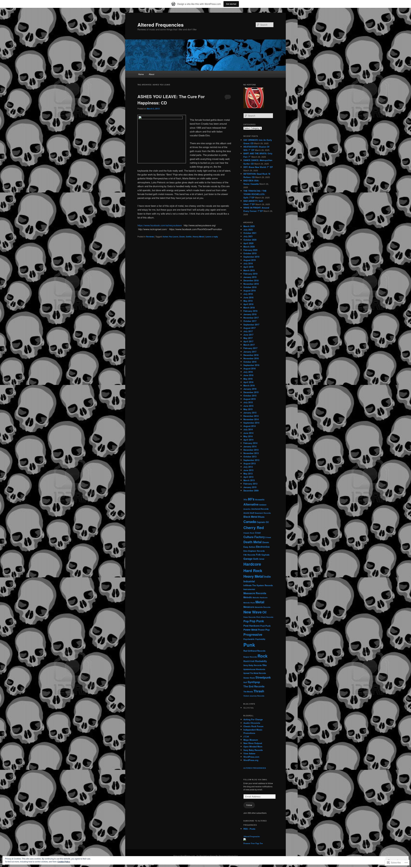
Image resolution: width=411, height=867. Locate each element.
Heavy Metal (198, 236)
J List (246, 736)
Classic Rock (248, 533)
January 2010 (249, 487)
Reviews (150, 236)
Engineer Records (256, 551)
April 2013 (248, 476)
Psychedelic (249, 639)
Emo (245, 551)
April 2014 (248, 439)
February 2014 (250, 443)
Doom (182, 236)
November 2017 (251, 317)
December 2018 (250, 280)
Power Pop (264, 629)
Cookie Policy (63, 861)
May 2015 (248, 409)
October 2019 (249, 253)
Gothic (189, 236)
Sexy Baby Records (252, 665)
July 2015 (248, 402)
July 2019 (248, 263)
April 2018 (248, 304)
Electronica (263, 546)
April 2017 (248, 341)
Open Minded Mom (252, 746)
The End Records (253, 686)
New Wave (252, 612)
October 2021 (249, 232)
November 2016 (251, 358)
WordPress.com (251, 756)
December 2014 (250, 415)
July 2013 (248, 466)
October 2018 (249, 287)
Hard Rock (252, 570)
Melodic (247, 597)
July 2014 (248, 429)
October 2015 (249, 395)
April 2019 (248, 266)
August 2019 (249, 260)
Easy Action (249, 546)
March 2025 (249, 226)
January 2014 (249, 446)
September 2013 (251, 460)
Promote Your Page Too (253, 843)
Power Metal (250, 629)
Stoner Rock (249, 677)
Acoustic (260, 499)
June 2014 (248, 432)
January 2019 (249, 277)
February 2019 (250, 273)
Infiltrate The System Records (258, 585)
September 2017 (251, 324)
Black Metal (250, 516)
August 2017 (249, 327)
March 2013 (249, 480)
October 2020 (249, 239)
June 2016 (248, 375)
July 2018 (248, 293)
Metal (259, 601)
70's (245, 499)
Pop (246, 621)
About (151, 74)
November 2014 (251, 419)
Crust (258, 532)
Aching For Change (253, 719)
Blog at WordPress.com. (184, 855)
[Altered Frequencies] (244, 839)
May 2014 (248, 436)
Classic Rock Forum (253, 726)
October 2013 (249, 456)
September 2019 (251, 256)
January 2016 (249, 388)
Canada (249, 521)
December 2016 (250, 355)
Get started (231, 4)
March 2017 (249, 344)
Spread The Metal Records (254, 673)
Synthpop (254, 682)
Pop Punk (256, 621)
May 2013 (248, 473)
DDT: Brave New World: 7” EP (258, 167)
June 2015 (248, 405)
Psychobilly (260, 639)
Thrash (259, 691)
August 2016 (249, 368)
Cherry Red (253, 527)
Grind (261, 559)
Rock (262, 656)
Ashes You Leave (170, 236)
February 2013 (250, 483)
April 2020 (248, 243)
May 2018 (248, 300)
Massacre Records (254, 593)
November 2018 (251, 283)
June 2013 (248, 470)
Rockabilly (261, 661)
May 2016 (248, 378)
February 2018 (250, 310)
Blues (261, 516)
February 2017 (250, 348)
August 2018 (249, 290)
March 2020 (249, 246)
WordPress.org (250, 760)
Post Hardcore (251, 625)
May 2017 (248, 338)
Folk (258, 554)
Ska (264, 665)
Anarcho (247, 509)
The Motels (248, 691)
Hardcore (252, 564)
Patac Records (249, 617)
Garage (247, 559)
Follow (249, 805)
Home (141, 74)
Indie (267, 576)
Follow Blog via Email (255, 779)
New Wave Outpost (252, 743)
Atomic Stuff (248, 513)
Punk (249, 644)
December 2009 (250, 490)
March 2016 (249, 385)
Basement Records (263, 513)
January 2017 (249, 351)
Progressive (252, 634)
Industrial (249, 581)
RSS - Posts (249, 828)
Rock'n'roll (248, 661)
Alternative (250, 504)
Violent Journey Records (253, 696)
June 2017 (248, 334)
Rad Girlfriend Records (254, 650)
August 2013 (249, 463)
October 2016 (249, 361)
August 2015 (249, 398)
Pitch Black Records (264, 617)
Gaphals (265, 554)
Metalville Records (262, 607)
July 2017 (248, 331)
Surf (245, 682)
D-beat (268, 537)
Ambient (262, 504)
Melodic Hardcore (260, 597)
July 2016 (248, 371)
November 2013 (251, 453)
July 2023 (248, 229)
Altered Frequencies (160, 24)
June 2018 (248, 297)
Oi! (264, 612)
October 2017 (249, 321)
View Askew (249, 753)
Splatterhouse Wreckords (254, 669)
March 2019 (249, 270)
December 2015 (250, 392)
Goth (255, 559)
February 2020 (250, 249)
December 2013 (250, 449)
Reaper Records (250, 657)
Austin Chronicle (251, 722)
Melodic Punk (249, 602)
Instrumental (249, 589)
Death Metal (252, 542)
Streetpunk (263, 677)
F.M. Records (249, 554)
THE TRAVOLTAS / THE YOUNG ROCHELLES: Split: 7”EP (255, 194)
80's (251, 499)
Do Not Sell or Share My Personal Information (217, 855)
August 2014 (249, 426)
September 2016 (251, 365)
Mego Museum (250, 739)
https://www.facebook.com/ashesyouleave (159, 225)
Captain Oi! (263, 522)
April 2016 (248, 382)
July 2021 (248, 236)
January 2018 (249, 314)
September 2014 (251, 422)
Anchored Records (260, 509)
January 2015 (249, 412)
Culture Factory (254, 537)
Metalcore (248, 607)
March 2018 (249, 307)
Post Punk (265, 625)
